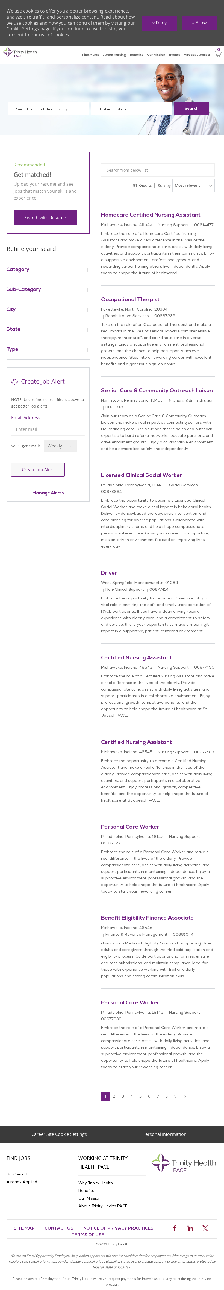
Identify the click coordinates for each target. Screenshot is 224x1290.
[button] (191, 108)
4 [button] (132, 1096)
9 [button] (175, 1096)
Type (12, 349)
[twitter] (205, 1227)
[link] (19, 55)
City (11, 309)
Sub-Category (24, 289)
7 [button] (158, 1096)
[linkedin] (190, 1227)
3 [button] (123, 1096)
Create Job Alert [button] (38, 470)
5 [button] (140, 1096)
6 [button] (149, 1096)
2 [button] (114, 1096)
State (13, 329)
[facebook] (174, 1227)
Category (18, 269)
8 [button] (167, 1096)
